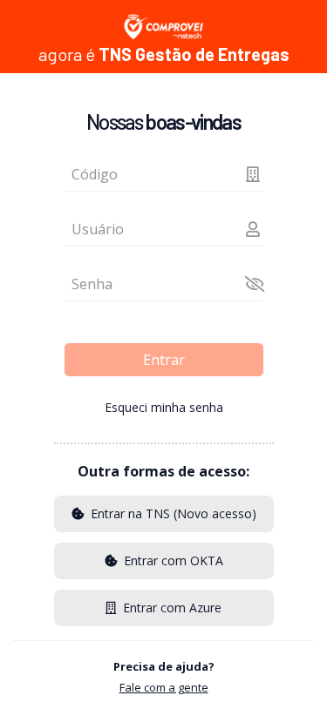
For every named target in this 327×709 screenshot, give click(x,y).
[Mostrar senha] (252, 283)
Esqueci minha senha (164, 407)
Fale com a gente (163, 687)
